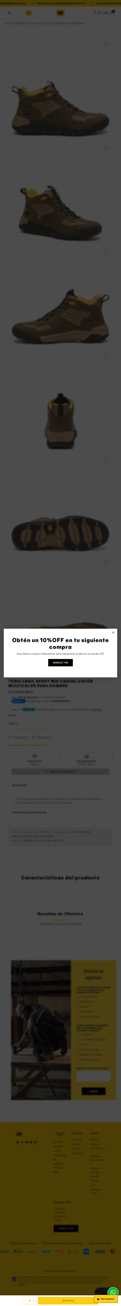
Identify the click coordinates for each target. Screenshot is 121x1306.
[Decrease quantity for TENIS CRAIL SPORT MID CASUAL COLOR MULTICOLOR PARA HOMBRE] (25, 1300)
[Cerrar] (113, 632)
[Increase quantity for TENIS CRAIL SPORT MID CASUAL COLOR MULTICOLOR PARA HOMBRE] (34, 1300)
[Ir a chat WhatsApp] (112, 1292)
